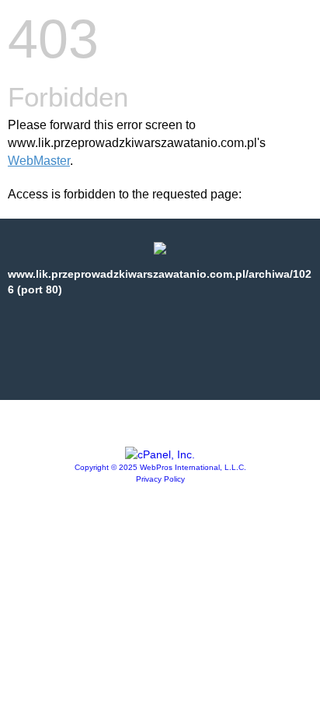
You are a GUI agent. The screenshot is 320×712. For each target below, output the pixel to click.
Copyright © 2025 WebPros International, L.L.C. (160, 467)
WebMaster (39, 160)
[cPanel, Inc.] (160, 454)
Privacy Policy (160, 479)
